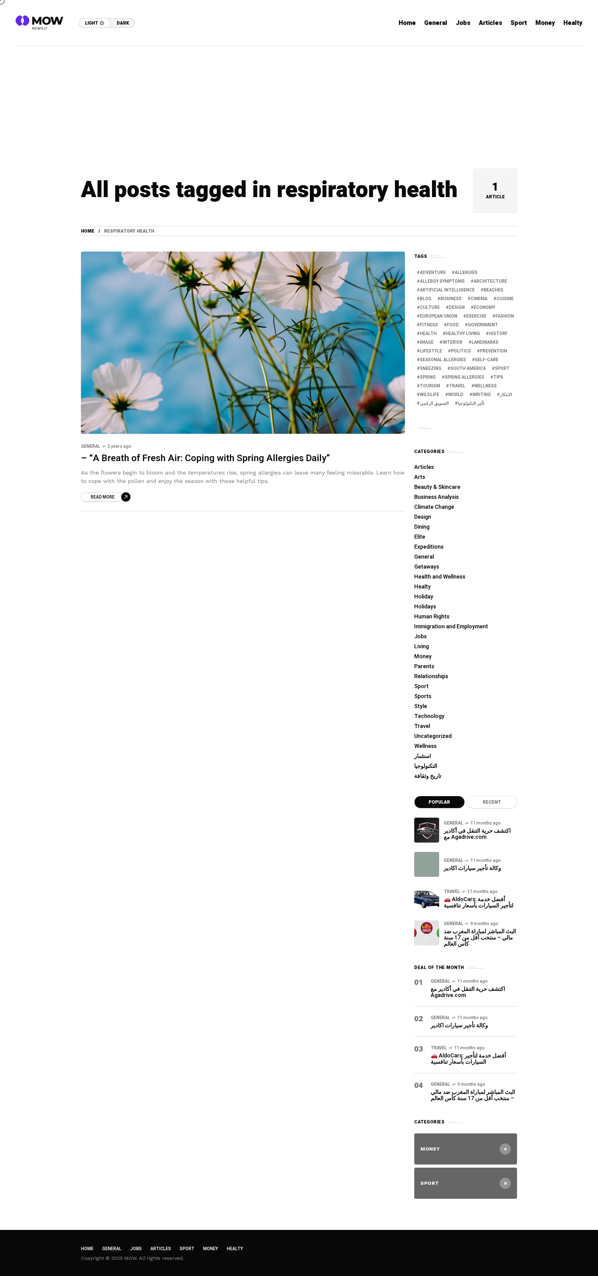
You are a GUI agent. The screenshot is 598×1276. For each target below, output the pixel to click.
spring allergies (464, 377)
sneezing (430, 368)
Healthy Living (463, 333)
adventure (433, 272)
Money (423, 656)
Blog (425, 298)
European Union (438, 316)
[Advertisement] (299, 92)
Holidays (425, 607)
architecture (490, 281)
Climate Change (434, 507)
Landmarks (485, 342)
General (90, 446)
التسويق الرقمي (434, 403)
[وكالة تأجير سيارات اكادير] (426, 864)
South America (468, 368)
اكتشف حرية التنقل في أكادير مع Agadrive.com (477, 834)
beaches (493, 290)
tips (498, 377)
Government (483, 325)
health (428, 333)
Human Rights (431, 616)
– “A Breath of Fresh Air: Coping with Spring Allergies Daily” (205, 458)
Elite (419, 537)
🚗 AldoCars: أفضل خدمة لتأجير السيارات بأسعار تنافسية (478, 902)
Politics (461, 351)
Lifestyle (431, 351)
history (498, 333)
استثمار (422, 756)
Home (87, 231)
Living (421, 646)
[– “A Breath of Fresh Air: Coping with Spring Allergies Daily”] (243, 343)
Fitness (429, 325)
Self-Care (486, 360)
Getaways (426, 567)
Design (457, 307)
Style (420, 706)
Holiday (423, 597)
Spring (428, 377)
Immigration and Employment (451, 626)
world (455, 394)
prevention (493, 351)
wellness (485, 386)
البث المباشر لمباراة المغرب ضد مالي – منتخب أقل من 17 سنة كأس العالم (480, 937)
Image (427, 342)
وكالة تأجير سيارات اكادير (472, 868)
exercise (476, 316)
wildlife (429, 394)
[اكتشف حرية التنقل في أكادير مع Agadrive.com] (426, 830)
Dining (422, 527)
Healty (422, 587)
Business (451, 298)
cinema (479, 298)
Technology (429, 716)
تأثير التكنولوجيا (471, 403)
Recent (492, 802)
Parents (424, 666)
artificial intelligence (447, 290)
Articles (424, 467)
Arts (419, 477)
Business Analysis (436, 497)
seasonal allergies (443, 360)
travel (457, 386)
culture (430, 307)
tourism (430, 386)
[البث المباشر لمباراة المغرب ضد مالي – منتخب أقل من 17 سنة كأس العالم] (426, 932)
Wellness (425, 746)
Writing (481, 394)
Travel (422, 726)
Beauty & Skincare (437, 487)
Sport (421, 686)
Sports (422, 696)
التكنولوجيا (425, 766)
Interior (453, 342)
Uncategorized (433, 736)
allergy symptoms (442, 281)
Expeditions (429, 547)
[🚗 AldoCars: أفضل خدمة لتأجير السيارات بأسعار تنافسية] (426, 898)
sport (502, 368)
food (453, 325)
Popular (439, 802)
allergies (466, 272)
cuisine (505, 298)
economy (484, 307)
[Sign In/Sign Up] (573, 71)
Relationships (431, 676)
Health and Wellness (439, 577)
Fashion (505, 316)
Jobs (420, 636)
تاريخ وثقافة (427, 776)
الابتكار (506, 394)
